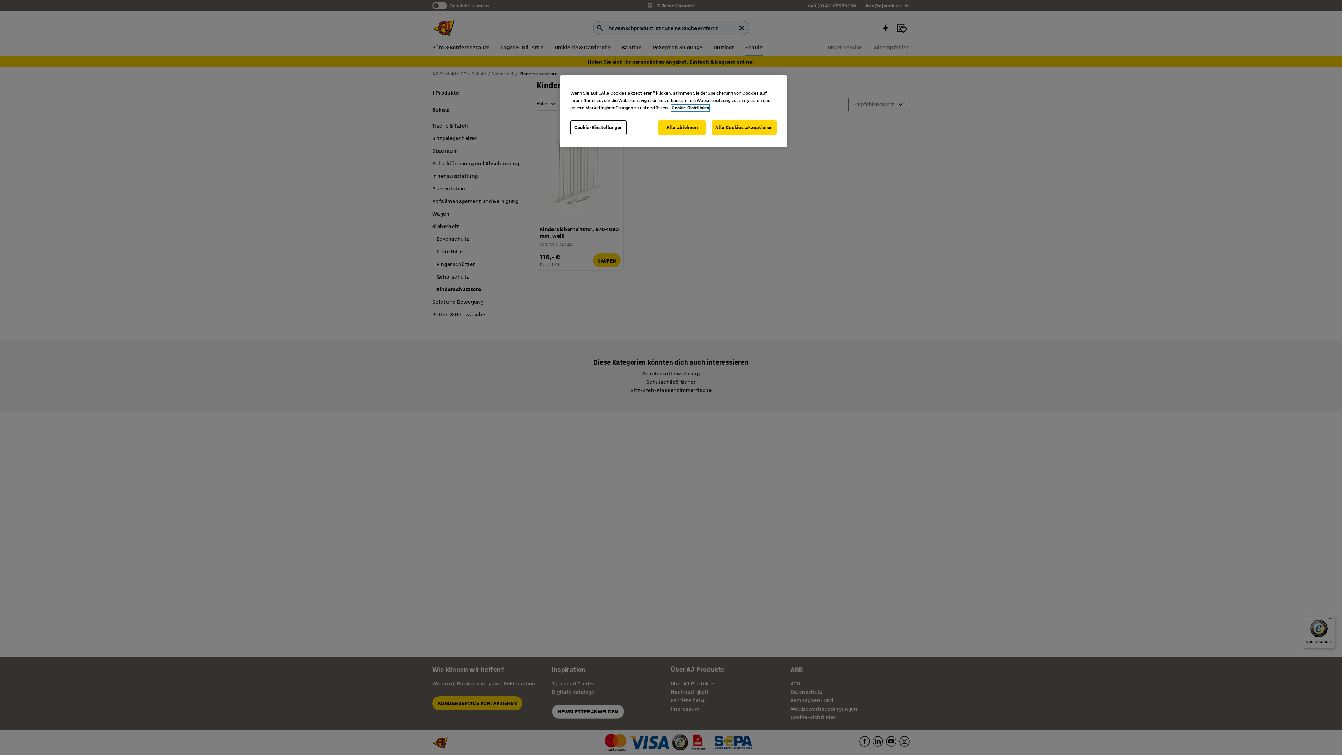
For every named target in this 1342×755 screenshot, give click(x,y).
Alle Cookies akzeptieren (744, 127)
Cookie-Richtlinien (690, 108)
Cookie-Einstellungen (598, 127)
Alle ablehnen (682, 127)
